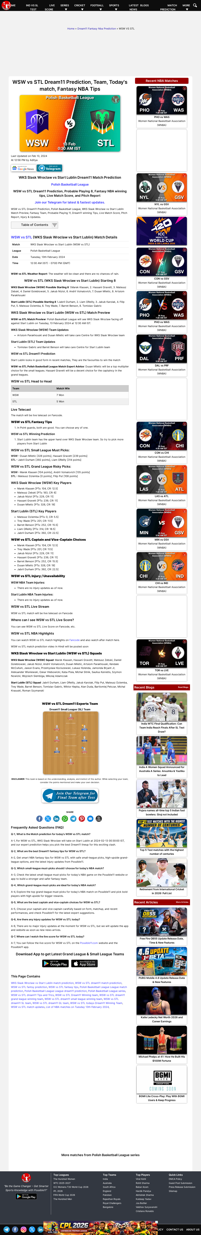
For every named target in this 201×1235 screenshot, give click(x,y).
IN (41, 1229)
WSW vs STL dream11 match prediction (98, 982)
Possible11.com (89, 942)
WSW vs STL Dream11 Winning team (76, 995)
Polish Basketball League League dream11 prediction (55, 990)
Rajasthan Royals (111, 1199)
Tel (7, 1229)
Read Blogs (183, 687)
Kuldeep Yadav (143, 1199)
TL (74, 818)
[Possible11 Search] (195, 5)
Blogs (144, 5)
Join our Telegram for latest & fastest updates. (70, 202)
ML (91, 818)
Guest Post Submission (180, 1183)
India (105, 1179)
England (107, 1191)
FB (40, 818)
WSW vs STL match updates (28, 1006)
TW (49, 818)
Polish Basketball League (70, 184)
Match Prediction (168, 7)
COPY (99, 818)
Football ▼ (97, 7)
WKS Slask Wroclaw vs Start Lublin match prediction (42, 982)
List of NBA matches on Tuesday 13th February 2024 (77, 1006)
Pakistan (107, 1195)
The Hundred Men (62, 1199)
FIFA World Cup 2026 (64, 1195)
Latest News (134, 7)
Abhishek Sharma (145, 1195)
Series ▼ (64, 7)
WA (66, 818)
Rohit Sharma (142, 1183)
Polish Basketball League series (106, 990)
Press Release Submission (182, 1187)
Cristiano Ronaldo (145, 1211)
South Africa (109, 1187)
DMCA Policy (175, 1179)
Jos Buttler (141, 1203)
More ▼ (186, 7)
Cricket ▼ (79, 7)
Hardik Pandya (143, 1191)
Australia (107, 1183)
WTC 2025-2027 (62, 1183)
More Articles (182, 902)
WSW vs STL (21, 237)
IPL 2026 (58, 1191)
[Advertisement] (100, 18)
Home (12, 5)
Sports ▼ (114, 7)
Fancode (74, 640)
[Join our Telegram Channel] (70, 796)
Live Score (50, 7)
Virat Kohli (141, 1179)
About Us (192, 1229)
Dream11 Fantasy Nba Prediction (96, 28)
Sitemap (173, 1191)
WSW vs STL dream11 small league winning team (73, 998)
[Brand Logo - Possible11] (26, 1182)
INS (24, 1229)
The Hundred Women (64, 1179)
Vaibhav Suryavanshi (146, 1207)
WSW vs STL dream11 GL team (51, 1003)
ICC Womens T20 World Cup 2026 (70, 1187)
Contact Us (174, 1229)
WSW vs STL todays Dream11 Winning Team (96, 1003)
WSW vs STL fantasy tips (63, 987)
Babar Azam (142, 1187)
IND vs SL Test (32, 7)
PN (83, 818)
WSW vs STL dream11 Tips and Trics (32, 995)
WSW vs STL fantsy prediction (29, 987)
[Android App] (26, 1199)
